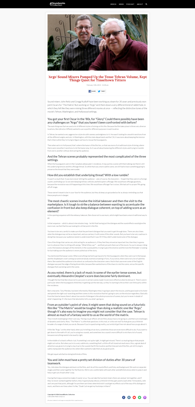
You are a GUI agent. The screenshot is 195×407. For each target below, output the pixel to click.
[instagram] (129, 397)
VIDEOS (113, 4)
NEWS (121, 4)
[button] (92, 91)
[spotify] (139, 397)
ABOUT (140, 4)
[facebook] (123, 397)
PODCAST (130, 4)
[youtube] (134, 397)
